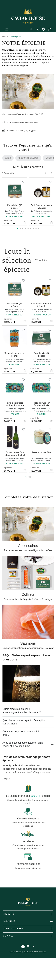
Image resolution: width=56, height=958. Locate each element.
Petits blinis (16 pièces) (14, 206)
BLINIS (8, 158)
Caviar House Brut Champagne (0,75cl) (15, 453)
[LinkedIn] (33, 946)
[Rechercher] (31, 29)
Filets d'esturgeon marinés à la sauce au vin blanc (14, 405)
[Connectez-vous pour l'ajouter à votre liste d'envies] (23, 181)
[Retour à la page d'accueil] (28, 16)
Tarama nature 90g (41, 452)
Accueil (5, 37)
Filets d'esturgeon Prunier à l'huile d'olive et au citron (41, 405)
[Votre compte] (37, 29)
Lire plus (6, 779)
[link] (14, 201)
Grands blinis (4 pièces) (41, 354)
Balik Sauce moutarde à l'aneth (41, 206)
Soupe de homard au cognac (14, 354)
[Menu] (7, 29)
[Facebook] (23, 946)
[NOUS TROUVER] (43, 29)
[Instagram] (28, 946)
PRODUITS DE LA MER (28, 158)
